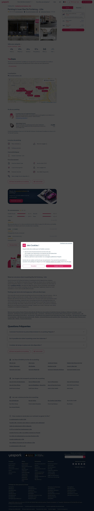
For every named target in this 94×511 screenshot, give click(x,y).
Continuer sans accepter (66, 243)
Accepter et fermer (58, 266)
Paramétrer (33, 266)
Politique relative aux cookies (53, 261)
